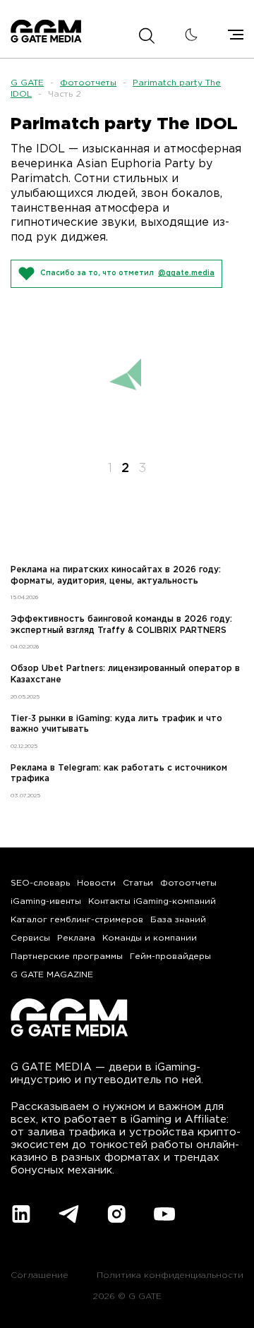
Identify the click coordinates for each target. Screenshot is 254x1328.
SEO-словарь (40, 883)
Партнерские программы (67, 956)
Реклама (76, 938)
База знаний (178, 920)
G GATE (27, 83)
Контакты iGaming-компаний (152, 901)
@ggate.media (186, 273)
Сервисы (30, 938)
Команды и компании (149, 938)
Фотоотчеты (88, 83)
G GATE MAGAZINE (52, 975)
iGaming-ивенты (46, 901)
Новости (96, 883)
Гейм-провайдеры (170, 956)
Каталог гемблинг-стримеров (77, 920)
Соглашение (39, 1275)
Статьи (138, 883)
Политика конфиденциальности (170, 1275)
